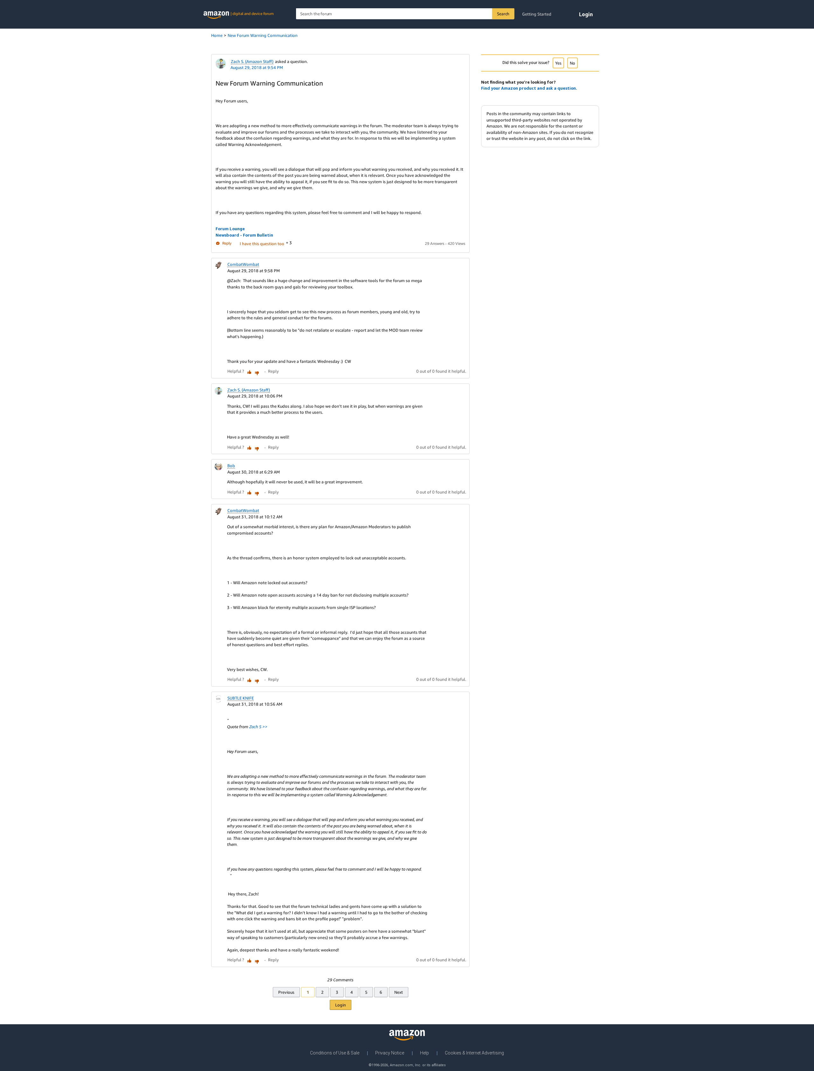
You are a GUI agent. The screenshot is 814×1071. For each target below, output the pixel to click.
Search (503, 13)
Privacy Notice (389, 1052)
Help (424, 1052)
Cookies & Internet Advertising (474, 1052)
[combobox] (405, 13)
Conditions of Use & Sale (334, 1052)
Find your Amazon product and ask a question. (529, 88)
